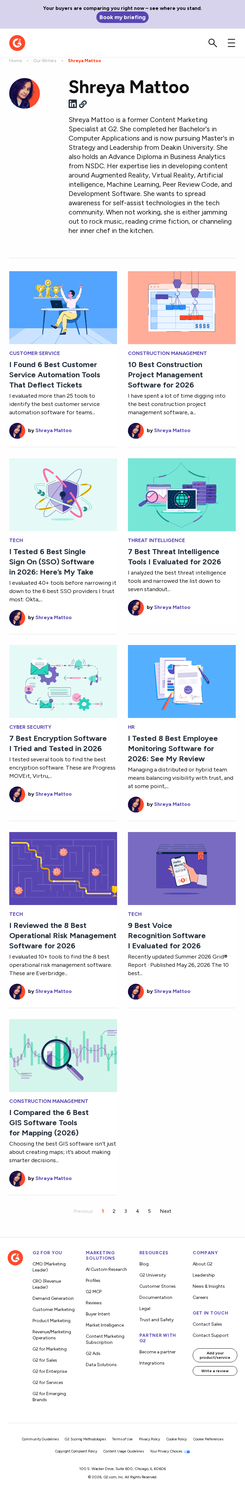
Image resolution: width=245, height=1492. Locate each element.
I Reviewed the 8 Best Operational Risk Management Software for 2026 (62, 935)
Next (165, 1211)
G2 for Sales (45, 1360)
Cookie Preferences (208, 1439)
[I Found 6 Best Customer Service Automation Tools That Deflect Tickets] (63, 307)
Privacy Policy (149, 1439)
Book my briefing (122, 17)
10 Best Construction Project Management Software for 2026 (165, 374)
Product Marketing (52, 1320)
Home (15, 60)
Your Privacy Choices (166, 1451)
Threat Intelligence (156, 540)
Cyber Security (30, 727)
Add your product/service (215, 1355)
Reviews (94, 1303)
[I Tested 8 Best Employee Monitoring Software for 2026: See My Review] (182, 680)
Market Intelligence (105, 1325)
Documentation (155, 1297)
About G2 (202, 1264)
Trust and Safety (156, 1319)
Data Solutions (101, 1364)
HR (131, 727)
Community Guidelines (40, 1439)
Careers (200, 1297)
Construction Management (167, 353)
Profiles (93, 1280)
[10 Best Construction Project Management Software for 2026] (182, 307)
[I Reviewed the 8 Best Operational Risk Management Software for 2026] (63, 868)
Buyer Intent (98, 1314)
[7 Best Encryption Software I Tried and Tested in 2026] (63, 680)
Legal (144, 1308)
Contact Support (211, 1335)
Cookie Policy (177, 1439)
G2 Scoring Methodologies (85, 1439)
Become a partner (157, 1352)
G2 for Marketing (50, 1349)
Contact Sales (207, 1324)
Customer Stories (157, 1286)
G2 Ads (93, 1353)
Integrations (152, 1363)
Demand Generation (53, 1298)
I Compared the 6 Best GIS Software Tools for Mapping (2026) (49, 1122)
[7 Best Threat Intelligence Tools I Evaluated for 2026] (182, 494)
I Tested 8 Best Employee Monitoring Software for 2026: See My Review (173, 748)
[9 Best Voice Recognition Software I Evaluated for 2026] (182, 868)
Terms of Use (122, 1439)
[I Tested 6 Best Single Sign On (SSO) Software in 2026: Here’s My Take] (63, 494)
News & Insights (209, 1286)
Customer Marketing (54, 1309)
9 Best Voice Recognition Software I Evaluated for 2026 (167, 935)
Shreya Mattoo (53, 430)
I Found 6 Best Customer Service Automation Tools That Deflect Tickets (54, 374)
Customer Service (34, 353)
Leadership (204, 1275)
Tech (16, 540)
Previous (83, 1211)
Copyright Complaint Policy (76, 1451)
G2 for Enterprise (50, 1371)
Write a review (215, 1371)
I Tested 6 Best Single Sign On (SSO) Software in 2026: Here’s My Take (51, 561)
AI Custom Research (106, 1269)
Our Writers (44, 60)
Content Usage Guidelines (123, 1451)
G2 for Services (48, 1382)
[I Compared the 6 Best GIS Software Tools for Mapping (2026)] (63, 1055)
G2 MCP (93, 1291)
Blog (144, 1264)
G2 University (152, 1275)
